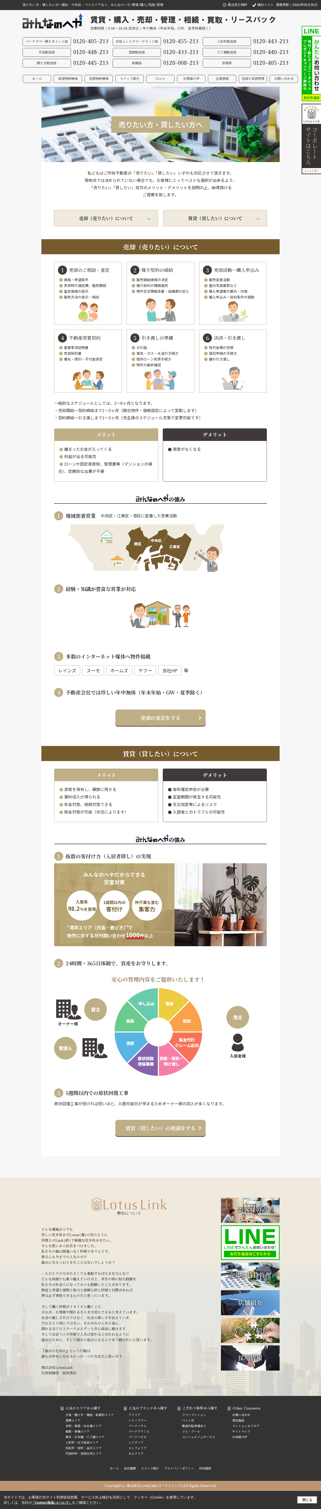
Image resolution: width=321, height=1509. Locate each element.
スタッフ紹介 (129, 78)
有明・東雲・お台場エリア (83, 1426)
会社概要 (130, 1468)
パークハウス (137, 1426)
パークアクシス (138, 1431)
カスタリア (135, 1453)
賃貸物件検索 (68, 78)
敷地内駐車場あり (194, 1426)
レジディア (135, 1442)
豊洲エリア (73, 1420)
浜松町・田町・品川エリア (83, 1448)
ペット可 (188, 1420)
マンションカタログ (245, 1426)
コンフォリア (137, 1448)
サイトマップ (241, 1431)
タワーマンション (194, 1415)
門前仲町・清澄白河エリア (83, 1453)
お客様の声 (191, 78)
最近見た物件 (237, 5)
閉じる (307, 1500)
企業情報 (222, 78)
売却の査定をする (160, 717)
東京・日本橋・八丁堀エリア (85, 1437)
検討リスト (265, 5)
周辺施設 (238, 1420)
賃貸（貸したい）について (215, 218)
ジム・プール (191, 1431)
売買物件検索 (99, 78)
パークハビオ (137, 1437)
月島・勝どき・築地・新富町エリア (89, 1415)
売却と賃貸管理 (253, 78)
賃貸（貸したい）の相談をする (160, 1128)
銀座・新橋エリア (77, 1431)
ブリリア (134, 1415)
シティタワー (137, 1420)
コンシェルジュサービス (198, 1437)
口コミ (160, 78)
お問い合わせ (284, 78)
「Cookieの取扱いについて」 (52, 1502)
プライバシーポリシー (179, 1468)
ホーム (37, 78)
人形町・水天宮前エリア (82, 1442)
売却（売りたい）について (106, 218)
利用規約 (205, 1468)
